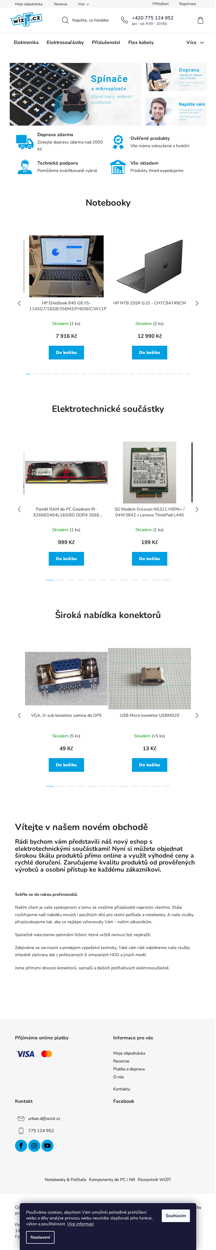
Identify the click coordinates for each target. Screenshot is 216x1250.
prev (19, 303)
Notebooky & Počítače (65, 1180)
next (197, 303)
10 (155, 786)
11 (166, 786)
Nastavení (40, 1237)
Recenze (60, 4)
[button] (15, 94)
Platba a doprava (129, 1069)
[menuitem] (26, 42)
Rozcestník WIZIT (154, 1180)
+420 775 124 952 (153, 18)
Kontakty (121, 1089)
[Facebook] (21, 1146)
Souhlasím (176, 1216)
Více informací (80, 1224)
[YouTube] (47, 1146)
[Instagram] (34, 1146)
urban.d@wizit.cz (44, 1118)
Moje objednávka (28, 4)
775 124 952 (41, 1131)
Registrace (187, 3)
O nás (118, 1077)
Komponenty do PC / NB (112, 1180)
